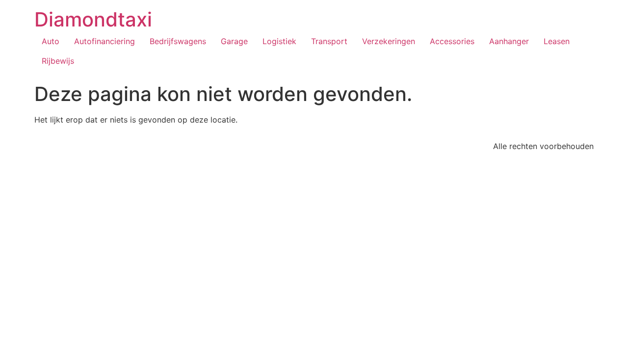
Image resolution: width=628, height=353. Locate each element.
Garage (234, 41)
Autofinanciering (104, 41)
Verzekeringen (388, 41)
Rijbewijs (58, 61)
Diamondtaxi (93, 19)
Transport (329, 41)
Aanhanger (509, 41)
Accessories (452, 41)
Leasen (557, 41)
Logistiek (279, 41)
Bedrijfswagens (178, 41)
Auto (50, 41)
